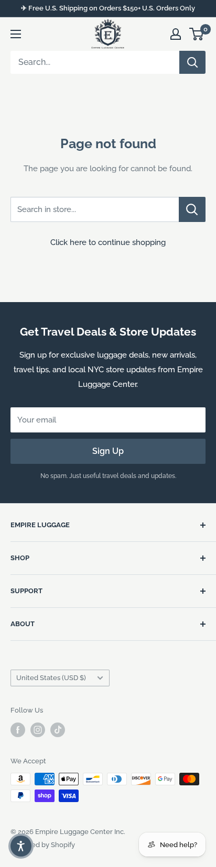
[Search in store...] (192, 209)
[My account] (175, 34)
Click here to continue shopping (108, 242)
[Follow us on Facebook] (17, 729)
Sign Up (108, 451)
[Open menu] (15, 34)
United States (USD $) (51, 678)
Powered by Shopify (42, 845)
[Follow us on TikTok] (57, 729)
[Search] (192, 62)
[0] (196, 34)
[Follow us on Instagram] (37, 729)
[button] (21, 846)
